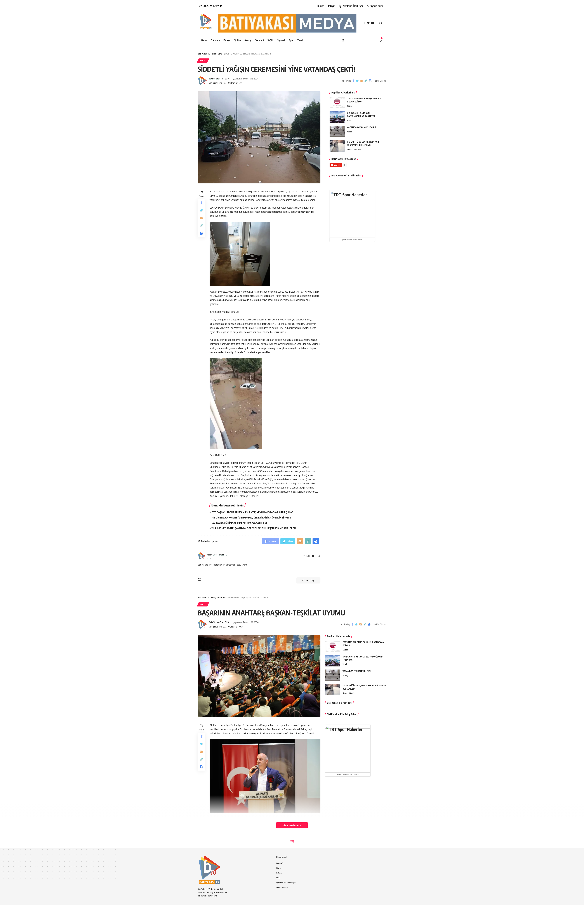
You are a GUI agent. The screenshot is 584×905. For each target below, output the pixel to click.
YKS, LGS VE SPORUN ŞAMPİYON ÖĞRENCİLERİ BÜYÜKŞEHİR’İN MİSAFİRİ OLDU (254, 528)
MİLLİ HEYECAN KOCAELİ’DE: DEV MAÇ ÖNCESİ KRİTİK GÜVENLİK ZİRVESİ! (251, 517)
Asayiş (349, 131)
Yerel (203, 60)
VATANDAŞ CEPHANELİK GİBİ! (361, 127)
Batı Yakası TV (216, 78)
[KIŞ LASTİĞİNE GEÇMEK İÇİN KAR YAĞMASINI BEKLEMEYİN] (337, 146)
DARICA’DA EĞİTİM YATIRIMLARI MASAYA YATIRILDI (239, 522)
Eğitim (349, 106)
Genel (349, 149)
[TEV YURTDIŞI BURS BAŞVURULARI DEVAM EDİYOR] (337, 102)
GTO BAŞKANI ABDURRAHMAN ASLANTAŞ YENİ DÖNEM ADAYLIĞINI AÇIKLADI (253, 512)
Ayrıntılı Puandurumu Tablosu (352, 240)
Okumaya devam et (292, 825)
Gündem (357, 149)
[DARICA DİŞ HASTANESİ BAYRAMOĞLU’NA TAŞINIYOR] (337, 117)
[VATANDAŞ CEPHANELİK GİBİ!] (337, 131)
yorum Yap (310, 580)
